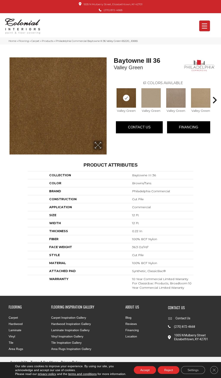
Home (12, 41)
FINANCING (188, 127)
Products (47, 41)
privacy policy (47, 374)
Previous (111, 93)
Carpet (35, 41)
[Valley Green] (126, 98)
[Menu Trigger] (204, 25)
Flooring (24, 41)
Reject (168, 370)
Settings (193, 370)
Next (214, 93)
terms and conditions (82, 374)
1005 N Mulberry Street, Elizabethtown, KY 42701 (113, 4)
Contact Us (139, 127)
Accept (145, 370)
